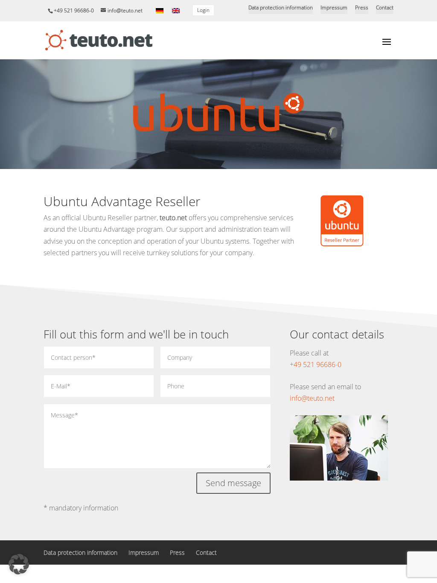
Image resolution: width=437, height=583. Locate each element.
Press (361, 8)
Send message (233, 483)
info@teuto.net (312, 398)
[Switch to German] (159, 11)
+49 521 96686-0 (315, 364)
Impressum (333, 8)
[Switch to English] (176, 11)
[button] (19, 564)
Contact (384, 8)
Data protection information (280, 8)
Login (203, 10)
